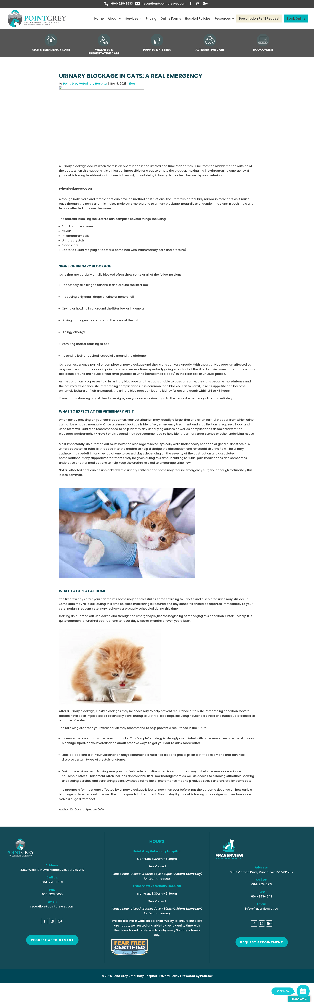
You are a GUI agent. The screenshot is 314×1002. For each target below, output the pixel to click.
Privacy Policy (169, 976)
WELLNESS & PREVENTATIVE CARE (104, 52)
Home (99, 18)
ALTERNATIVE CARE (210, 50)
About (113, 18)
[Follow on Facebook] (191, 4)
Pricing (151, 18)
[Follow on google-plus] (205, 4)
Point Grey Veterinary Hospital (85, 83)
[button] (157, 534)
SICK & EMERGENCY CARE (51, 50)
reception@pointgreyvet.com (164, 3)
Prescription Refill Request (259, 18)
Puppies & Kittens (157, 50)
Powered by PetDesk (197, 976)
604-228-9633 (122, 3)
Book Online (296, 18)
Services (131, 18)
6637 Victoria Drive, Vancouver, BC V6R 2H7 (261, 872)
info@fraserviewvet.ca (261, 909)
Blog (131, 83)
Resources (222, 18)
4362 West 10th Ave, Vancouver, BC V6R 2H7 (52, 870)
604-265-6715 (261, 884)
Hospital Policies (197, 18)
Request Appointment (52, 940)
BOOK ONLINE (263, 50)
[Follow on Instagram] (198, 4)
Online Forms (170, 18)
